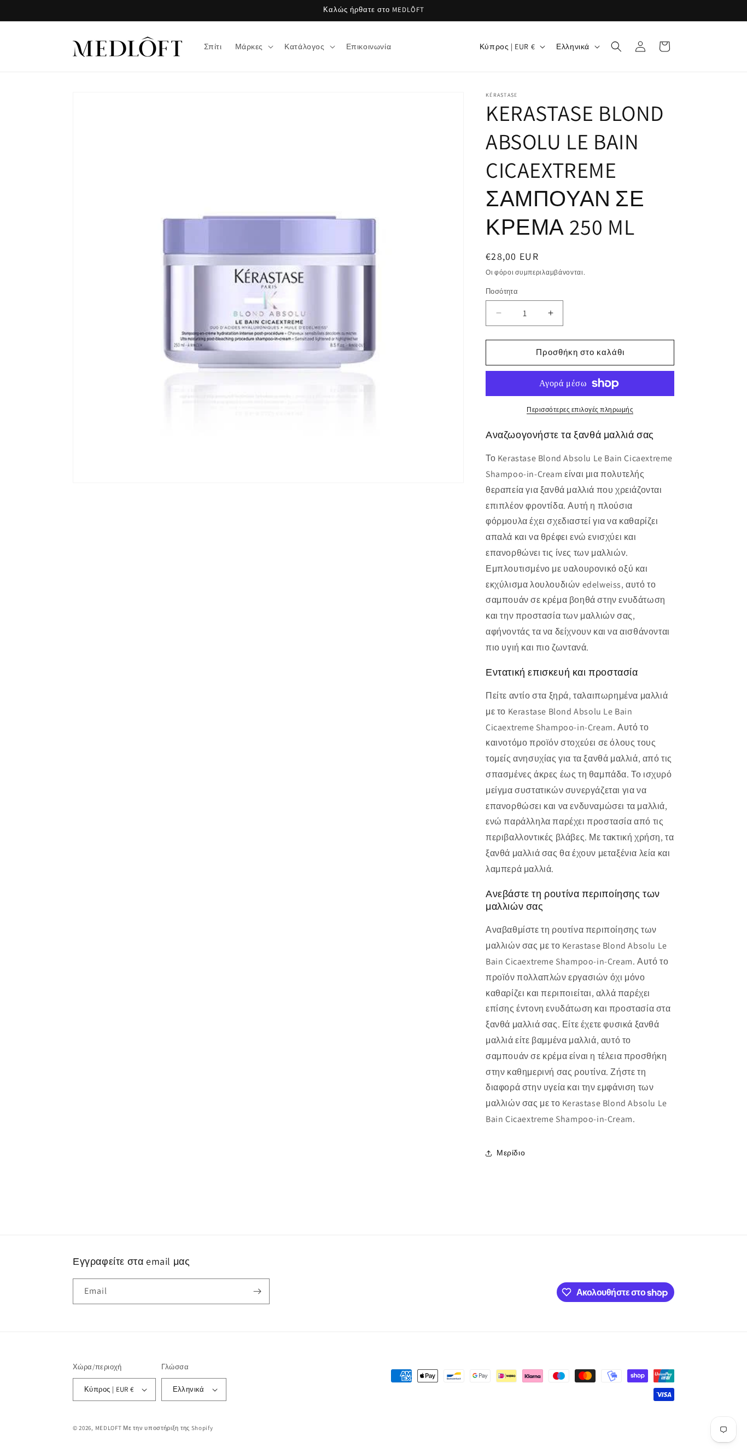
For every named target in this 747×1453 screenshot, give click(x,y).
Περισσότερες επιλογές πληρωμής (580, 409)
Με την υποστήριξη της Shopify (168, 1428)
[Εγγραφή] (257, 1291)
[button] (253, 46)
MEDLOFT (108, 1428)
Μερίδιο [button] (511, 1153)
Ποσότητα (502, 291)
